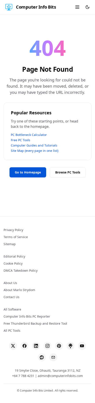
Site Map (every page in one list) (34, 151)
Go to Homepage (28, 172)
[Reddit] (42, 357)
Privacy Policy (13, 230)
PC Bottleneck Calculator (29, 135)
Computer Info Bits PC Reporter (27, 316)
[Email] (53, 357)
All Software (12, 309)
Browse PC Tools (67, 172)
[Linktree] (70, 346)
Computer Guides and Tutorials (34, 145)
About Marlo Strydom (19, 290)
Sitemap (10, 244)
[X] (13, 346)
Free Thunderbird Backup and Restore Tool (35, 323)
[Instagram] (47, 346)
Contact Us (11, 297)
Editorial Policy (14, 256)
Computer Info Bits (36, 7)
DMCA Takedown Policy (21, 270)
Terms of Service (16, 237)
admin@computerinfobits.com (60, 376)
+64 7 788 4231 (23, 376)
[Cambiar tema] (87, 7)
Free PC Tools (20, 140)
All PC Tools (12, 330)
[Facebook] (24, 346)
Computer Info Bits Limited (36, 390)
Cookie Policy (13, 263)
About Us (10, 283)
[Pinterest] (59, 346)
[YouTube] (82, 346)
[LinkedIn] (36, 346)
